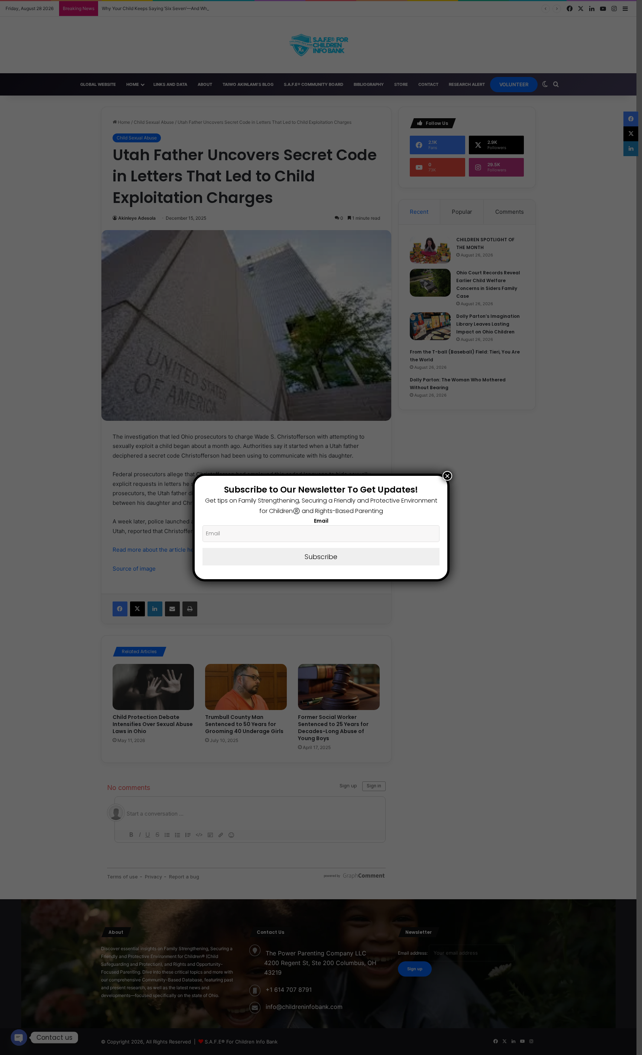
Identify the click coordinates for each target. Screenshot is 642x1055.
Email (321, 521)
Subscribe (321, 556)
